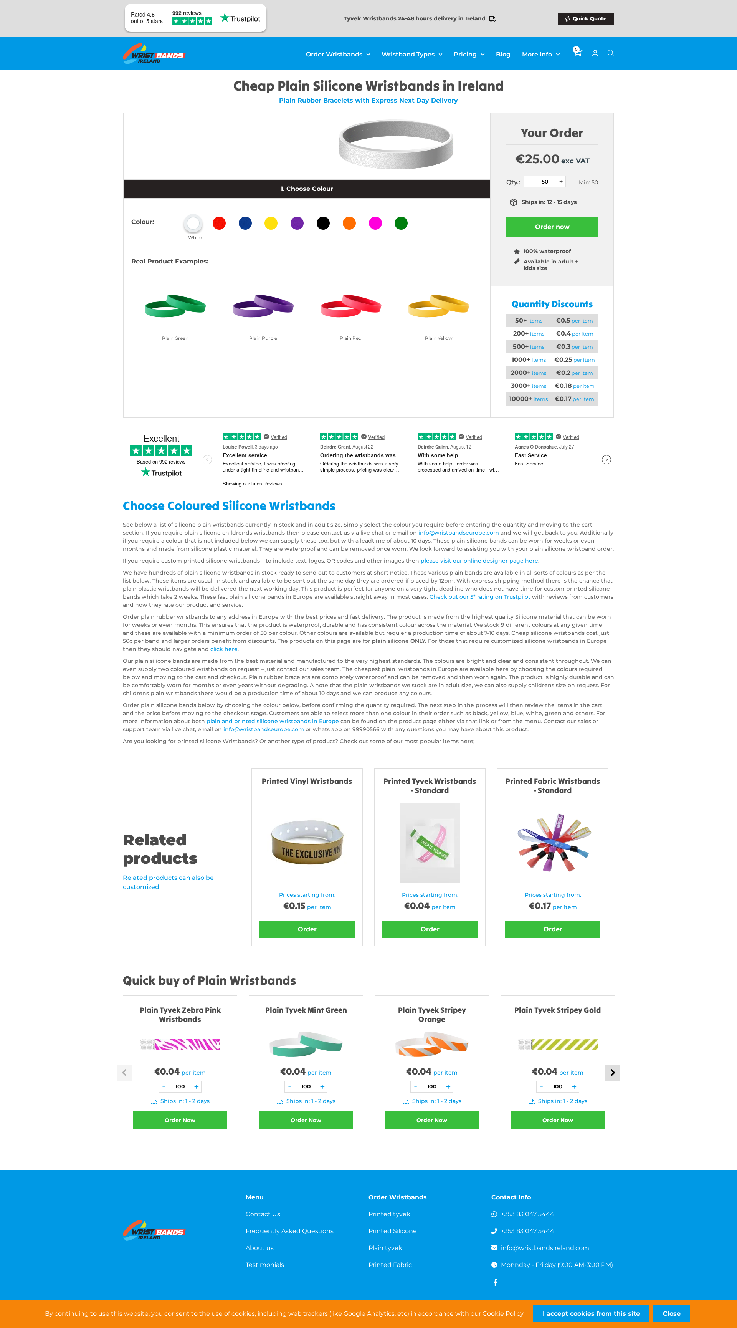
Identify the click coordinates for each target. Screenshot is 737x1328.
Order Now (180, 1120)
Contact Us (263, 1214)
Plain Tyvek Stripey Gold (557, 1010)
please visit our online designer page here (479, 560)
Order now (552, 226)
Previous (124, 1073)
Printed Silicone (392, 1231)
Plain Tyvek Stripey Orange (432, 1014)
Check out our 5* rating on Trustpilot (480, 596)
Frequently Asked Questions (290, 1231)
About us (260, 1248)
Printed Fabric (390, 1264)
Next (612, 1073)
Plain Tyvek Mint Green (306, 1010)
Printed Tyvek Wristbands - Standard (429, 785)
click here (224, 649)
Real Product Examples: (169, 261)
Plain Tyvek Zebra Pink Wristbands (180, 1014)
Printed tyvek (389, 1214)
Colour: (142, 221)
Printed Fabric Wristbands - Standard (553, 785)
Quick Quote (589, 18)
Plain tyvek (385, 1248)
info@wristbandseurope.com (458, 532)
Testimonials (265, 1264)
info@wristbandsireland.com (545, 1248)
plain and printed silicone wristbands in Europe (273, 721)
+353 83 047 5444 (527, 1214)
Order (307, 929)
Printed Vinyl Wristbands (307, 781)
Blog (503, 54)
